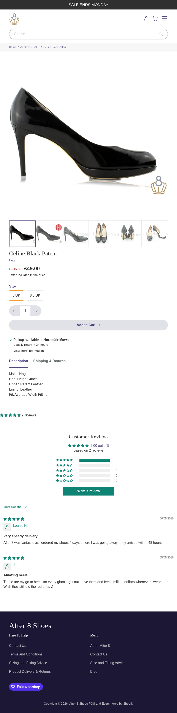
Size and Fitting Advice (107, 663)
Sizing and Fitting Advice (28, 663)
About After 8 (100, 645)
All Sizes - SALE (29, 47)
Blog (93, 671)
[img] (13, 519)
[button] (11, 415)
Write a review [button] (88, 491)
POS (92, 703)
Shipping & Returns (49, 361)
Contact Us (17, 645)
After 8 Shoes (30, 625)
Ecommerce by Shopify (117, 703)
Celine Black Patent (54, 47)
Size (12, 286)
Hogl (12, 260)
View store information (28, 350)
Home (12, 47)
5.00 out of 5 (99, 445)
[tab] (21, 362)
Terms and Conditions (26, 654)
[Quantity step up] (36, 310)
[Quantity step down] (14, 310)
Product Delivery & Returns (30, 671)
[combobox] (82, 34)
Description (18, 361)
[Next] (162, 234)
